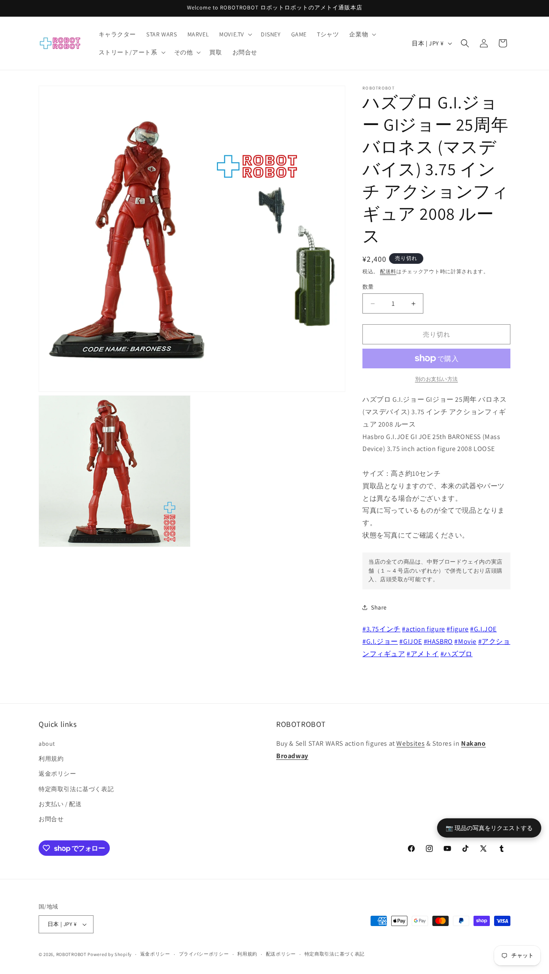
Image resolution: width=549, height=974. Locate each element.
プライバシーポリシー (204, 954)
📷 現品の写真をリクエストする (489, 827)
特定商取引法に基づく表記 (76, 789)
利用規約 (51, 758)
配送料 (388, 271)
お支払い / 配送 (60, 804)
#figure (457, 628)
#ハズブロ (456, 653)
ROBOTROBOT (71, 954)
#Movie (465, 641)
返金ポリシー (57, 773)
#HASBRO (438, 641)
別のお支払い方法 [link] (436, 379)
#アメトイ (423, 653)
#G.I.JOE (483, 628)
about (47, 743)
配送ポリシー (281, 954)
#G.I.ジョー (380, 641)
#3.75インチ (381, 628)
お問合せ (51, 819)
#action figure (423, 628)
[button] (235, 34)
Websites (410, 743)
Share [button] (379, 607)
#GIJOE (410, 641)
